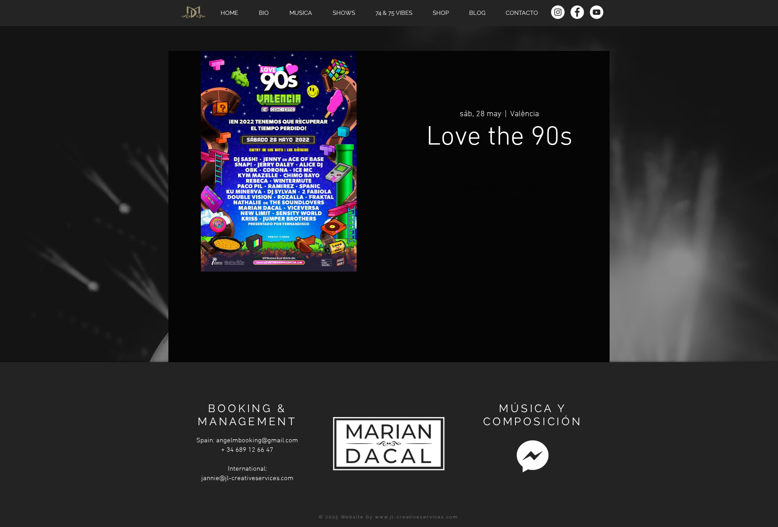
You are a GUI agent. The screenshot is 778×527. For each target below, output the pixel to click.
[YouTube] (596, 12)
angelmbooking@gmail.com (257, 440)
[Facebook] (577, 12)
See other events (499, 198)
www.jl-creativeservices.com (416, 516)
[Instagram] (558, 12)
